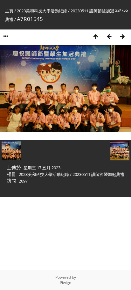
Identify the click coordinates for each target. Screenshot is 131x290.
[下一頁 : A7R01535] (122, 36)
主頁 (9, 11)
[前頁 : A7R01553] (109, 36)
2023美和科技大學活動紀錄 (42, 11)
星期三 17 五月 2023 (42, 168)
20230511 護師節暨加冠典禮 (98, 174)
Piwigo (65, 282)
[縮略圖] (95, 36)
